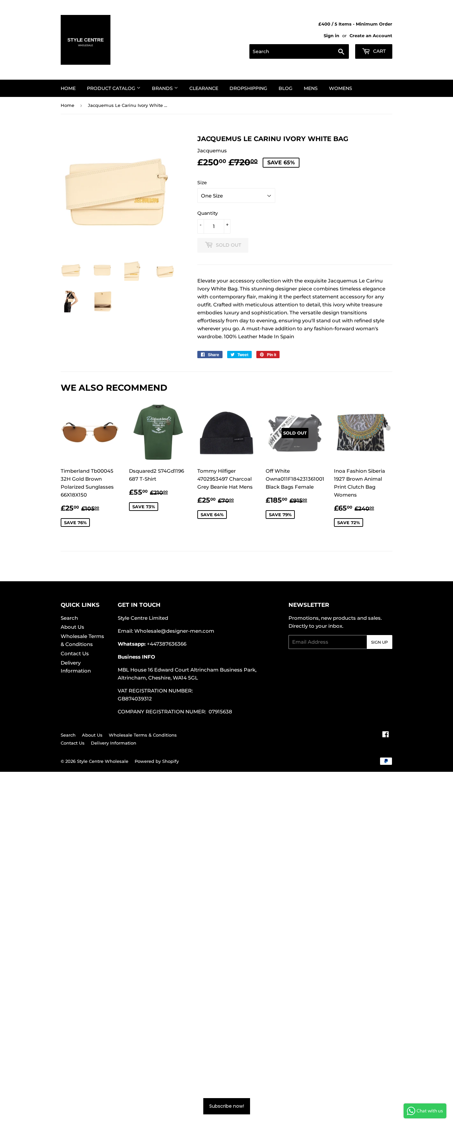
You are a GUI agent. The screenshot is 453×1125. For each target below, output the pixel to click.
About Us (72, 627)
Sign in (331, 35)
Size (202, 183)
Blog (285, 88)
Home (68, 88)
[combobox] (299, 51)
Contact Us (75, 653)
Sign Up (379, 642)
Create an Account (371, 35)
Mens (311, 88)
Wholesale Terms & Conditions (143, 735)
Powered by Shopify (157, 761)
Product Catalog (112, 88)
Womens (340, 88)
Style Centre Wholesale (102, 761)
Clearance (203, 88)
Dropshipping (248, 88)
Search (69, 618)
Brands (163, 88)
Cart (379, 51)
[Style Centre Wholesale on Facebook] (385, 735)
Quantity (207, 213)
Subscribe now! (226, 1106)
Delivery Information (113, 743)
